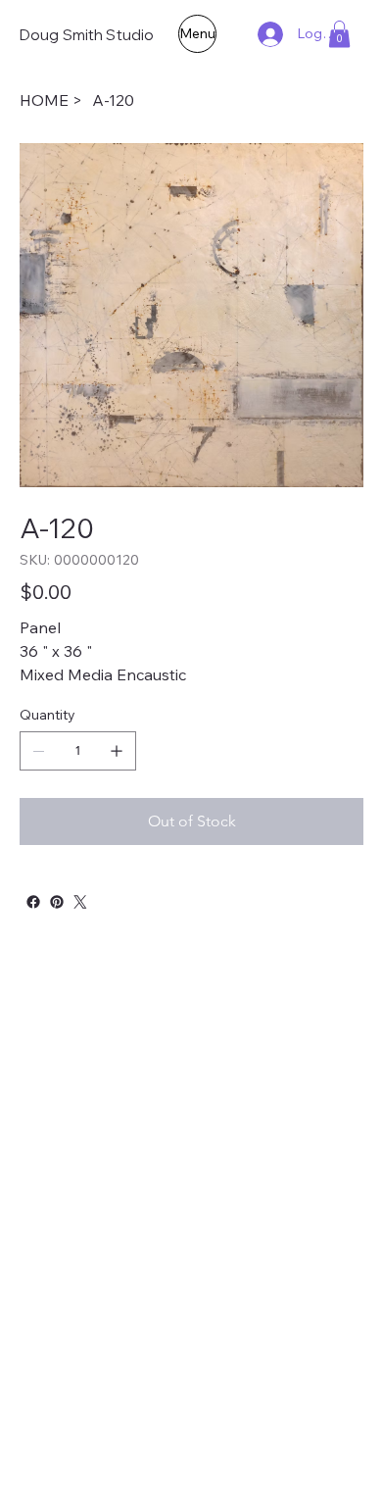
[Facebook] (33, 902)
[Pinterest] (57, 902)
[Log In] (269, 34)
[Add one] (116, 751)
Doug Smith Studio (87, 34)
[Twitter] (80, 902)
